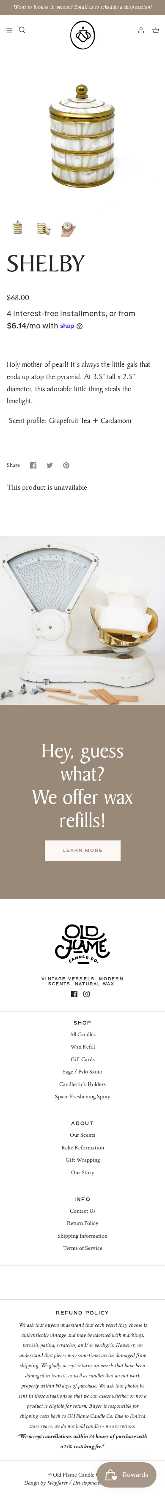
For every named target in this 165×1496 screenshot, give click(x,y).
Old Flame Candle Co (77, 1475)
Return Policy (82, 1223)
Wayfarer (57, 1483)
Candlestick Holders (82, 1084)
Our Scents (82, 1135)
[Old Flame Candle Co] (82, 35)
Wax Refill (82, 1047)
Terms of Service (82, 1248)
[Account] (137, 30)
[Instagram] (86, 994)
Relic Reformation (82, 1148)
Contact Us (83, 1211)
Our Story (82, 1172)
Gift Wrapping (83, 1160)
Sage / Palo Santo (82, 1072)
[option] (82, 128)
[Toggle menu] (9, 30)
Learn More (83, 850)
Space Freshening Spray (82, 1096)
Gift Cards (83, 1059)
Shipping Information (82, 1236)
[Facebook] (74, 994)
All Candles (83, 1034)
